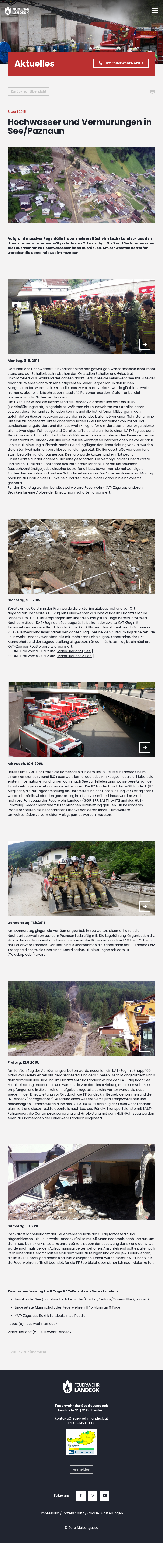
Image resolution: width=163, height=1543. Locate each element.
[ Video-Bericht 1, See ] (74, 651)
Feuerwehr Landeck (21, 10)
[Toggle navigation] (155, 10)
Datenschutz (73, 1513)
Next (144, 344)
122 (124, 63)
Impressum (49, 1513)
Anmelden (81, 1469)
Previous (134, 344)
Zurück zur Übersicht (28, 91)
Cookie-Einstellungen (105, 1513)
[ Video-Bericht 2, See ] (75, 656)
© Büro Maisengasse (81, 1527)
